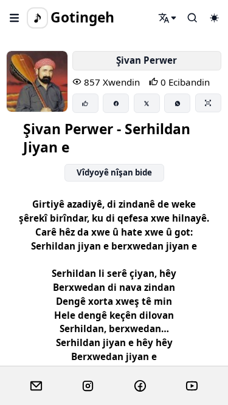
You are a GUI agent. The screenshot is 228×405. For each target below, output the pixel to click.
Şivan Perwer (146, 60)
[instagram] (88, 386)
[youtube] (192, 386)
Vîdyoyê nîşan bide (114, 172)
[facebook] (140, 386)
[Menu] (14, 18)
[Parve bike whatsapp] (177, 103)
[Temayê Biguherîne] (214, 18)
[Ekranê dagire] (208, 103)
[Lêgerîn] (168, 18)
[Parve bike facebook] (116, 103)
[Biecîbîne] (85, 103)
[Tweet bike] (147, 103)
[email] (36, 386)
